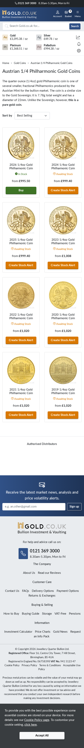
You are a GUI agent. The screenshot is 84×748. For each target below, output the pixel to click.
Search (75, 26)
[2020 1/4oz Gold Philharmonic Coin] (63, 295)
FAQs (25, 590)
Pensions (75, 613)
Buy (21, 190)
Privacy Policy (29, 665)
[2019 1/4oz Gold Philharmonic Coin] (63, 370)
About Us (29, 572)
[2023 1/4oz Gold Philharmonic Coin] (63, 220)
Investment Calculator (18, 631)
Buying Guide (30, 613)
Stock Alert (63, 190)
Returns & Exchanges (42, 595)
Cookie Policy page (36, 720)
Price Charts (42, 631)
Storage (47, 613)
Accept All (42, 735)
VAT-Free (60, 613)
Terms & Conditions (50, 665)
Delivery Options (43, 590)
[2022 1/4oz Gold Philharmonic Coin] (21, 295)
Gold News (60, 631)
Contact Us (12, 590)
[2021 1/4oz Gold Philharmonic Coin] (21, 370)
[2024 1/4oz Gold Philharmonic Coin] (63, 145)
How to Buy (11, 613)
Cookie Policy (12, 665)
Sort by (7, 115)
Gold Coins (20, 63)
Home (5, 63)
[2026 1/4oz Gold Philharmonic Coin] (21, 145)
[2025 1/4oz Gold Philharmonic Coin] (21, 220)
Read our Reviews (49, 572)
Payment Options (68, 590)
